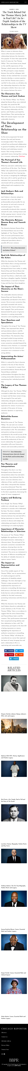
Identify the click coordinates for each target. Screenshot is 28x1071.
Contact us (4, 1036)
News (17, 9)
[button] (25, 2)
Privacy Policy (5, 1045)
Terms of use (5, 1049)
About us (4, 1032)
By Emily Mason (14, 31)
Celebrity (12, 9)
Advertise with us (6, 1041)
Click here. (22, 156)
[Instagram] (2, 1054)
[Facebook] (4, 1054)
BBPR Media (18, 1065)
